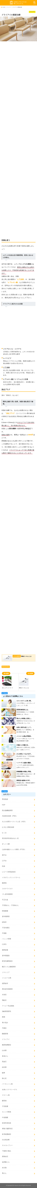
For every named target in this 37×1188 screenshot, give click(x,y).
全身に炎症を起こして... (24, 727)
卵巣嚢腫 (5, 911)
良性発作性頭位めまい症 (10, 838)
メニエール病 (6, 978)
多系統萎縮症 (6, 1134)
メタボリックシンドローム (11, 877)
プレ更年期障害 (7, 894)
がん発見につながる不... (24, 754)
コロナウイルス (7, 888)
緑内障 (4, 1067)
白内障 (4, 1050)
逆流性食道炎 (6, 1123)
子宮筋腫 (5, 1106)
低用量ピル (6, 1162)
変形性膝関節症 (7, 961)
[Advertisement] (18, 60)
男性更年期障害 (7, 989)
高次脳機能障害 (7, 810)
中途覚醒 (5, 1117)
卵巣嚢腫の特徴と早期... (24, 771)
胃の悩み (5, 1022)
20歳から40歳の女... (23, 745)
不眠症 (4, 1028)
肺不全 (4, 855)
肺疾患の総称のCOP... (24, 780)
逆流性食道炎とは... (23, 709)
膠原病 (4, 1100)
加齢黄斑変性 (6, 1011)
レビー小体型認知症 (9, 872)
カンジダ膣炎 (6, 1112)
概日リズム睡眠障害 (9, 967)
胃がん (4, 1173)
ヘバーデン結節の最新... (24, 762)
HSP (3, 805)
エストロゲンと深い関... (24, 701)
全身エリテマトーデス (9, 1089)
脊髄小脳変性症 (7, 1128)
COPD (4, 944)
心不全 (4, 860)
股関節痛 (5, 950)
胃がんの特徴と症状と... (24, 718)
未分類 (4, 1167)
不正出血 (5, 900)
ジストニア (6, 972)
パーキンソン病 (7, 1084)
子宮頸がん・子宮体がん (10, 905)
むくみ (4, 833)
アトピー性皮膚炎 (8, 1006)
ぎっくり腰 (6, 844)
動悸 (3, 1073)
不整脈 (4, 933)
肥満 (3, 1017)
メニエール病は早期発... (24, 736)
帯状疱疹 (5, 799)
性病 (3, 866)
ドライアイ (6, 666)
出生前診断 (6, 1140)
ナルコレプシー (7, 1145)
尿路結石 (5, 1156)
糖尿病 (4, 883)
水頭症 (4, 994)
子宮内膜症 (6, 927)
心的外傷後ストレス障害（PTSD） (14, 849)
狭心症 (4, 1078)
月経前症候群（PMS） (9, 816)
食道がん (5, 1056)
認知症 (4, 922)
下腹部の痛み (6, 1151)
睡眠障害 (5, 1034)
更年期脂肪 (6, 955)
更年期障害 (6, 916)
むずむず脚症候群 (8, 827)
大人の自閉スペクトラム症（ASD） (14, 821)
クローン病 (6, 1095)
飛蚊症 (4, 1000)
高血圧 (4, 1061)
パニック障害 (6, 939)
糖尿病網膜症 (6, 1045)
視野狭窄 (5, 983)
